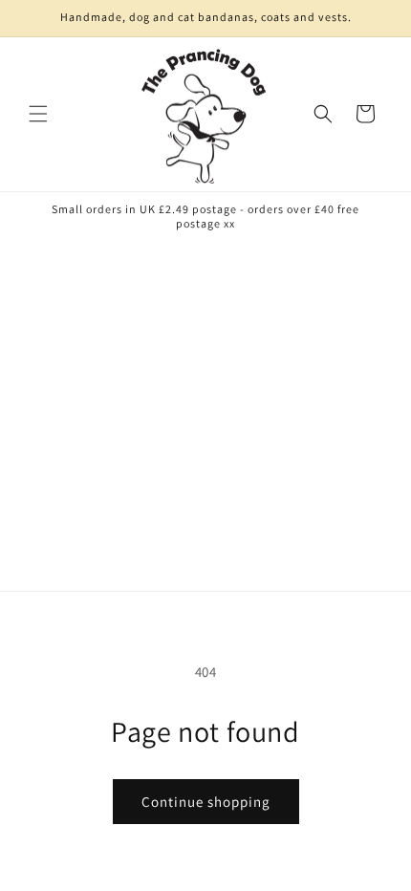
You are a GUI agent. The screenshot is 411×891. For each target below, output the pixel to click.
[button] (38, 114)
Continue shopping (205, 802)
